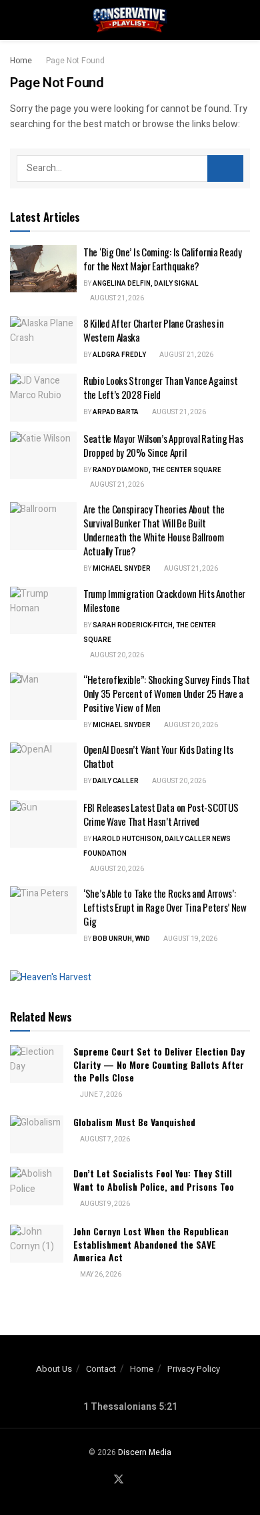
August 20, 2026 (116, 655)
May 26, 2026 (100, 1274)
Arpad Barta (116, 412)
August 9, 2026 (104, 1204)
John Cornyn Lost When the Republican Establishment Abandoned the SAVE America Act (151, 1244)
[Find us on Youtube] (135, 1480)
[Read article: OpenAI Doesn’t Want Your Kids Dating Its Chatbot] (43, 766)
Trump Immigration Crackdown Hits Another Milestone (164, 600)
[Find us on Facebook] (102, 1480)
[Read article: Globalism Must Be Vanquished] (36, 1134)
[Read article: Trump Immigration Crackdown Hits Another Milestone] (43, 611)
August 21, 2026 (116, 298)
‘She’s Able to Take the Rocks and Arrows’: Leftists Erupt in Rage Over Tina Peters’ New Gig (165, 907)
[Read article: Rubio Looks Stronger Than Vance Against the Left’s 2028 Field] (43, 398)
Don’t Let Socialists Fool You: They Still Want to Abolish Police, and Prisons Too (153, 1179)
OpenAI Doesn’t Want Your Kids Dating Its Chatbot (158, 756)
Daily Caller (116, 781)
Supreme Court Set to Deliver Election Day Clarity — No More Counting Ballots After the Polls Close (159, 1064)
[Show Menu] (15, 20)
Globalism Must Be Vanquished (134, 1122)
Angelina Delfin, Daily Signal (146, 283)
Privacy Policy (193, 1369)
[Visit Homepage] (130, 20)
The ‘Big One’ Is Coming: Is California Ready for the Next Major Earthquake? (162, 258)
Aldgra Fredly (119, 355)
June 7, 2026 (100, 1094)
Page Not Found (75, 61)
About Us (54, 1369)
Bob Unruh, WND (121, 939)
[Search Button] (244, 20)
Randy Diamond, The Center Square (157, 470)
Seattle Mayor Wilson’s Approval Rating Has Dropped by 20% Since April (163, 445)
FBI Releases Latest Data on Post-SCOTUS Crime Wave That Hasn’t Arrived (160, 814)
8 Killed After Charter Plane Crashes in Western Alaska (153, 330)
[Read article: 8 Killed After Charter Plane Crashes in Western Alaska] (43, 340)
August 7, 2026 (104, 1139)
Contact (101, 1369)
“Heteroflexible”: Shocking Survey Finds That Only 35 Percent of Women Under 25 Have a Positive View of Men (166, 693)
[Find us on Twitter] (118, 1480)
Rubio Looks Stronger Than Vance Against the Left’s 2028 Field (160, 387)
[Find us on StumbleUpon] (151, 1480)
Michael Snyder (122, 568)
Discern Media (144, 1452)
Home (21, 61)
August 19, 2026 (189, 939)
